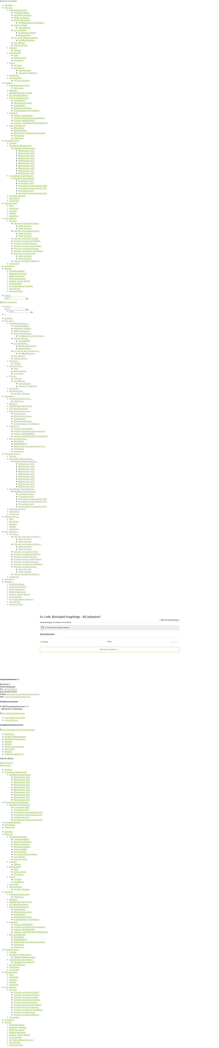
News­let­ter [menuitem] (14, 977)
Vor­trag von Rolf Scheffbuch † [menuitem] (26, 1015)
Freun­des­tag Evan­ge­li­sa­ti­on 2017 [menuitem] (28, 815)
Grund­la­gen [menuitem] (19, 882)
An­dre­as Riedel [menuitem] (20, 849)
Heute (109, 641)
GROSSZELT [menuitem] (19, 937)
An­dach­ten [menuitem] (14, 984)
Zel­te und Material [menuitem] (17, 934)
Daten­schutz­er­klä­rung (14, 746)
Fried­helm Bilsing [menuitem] (21, 839)
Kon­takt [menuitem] (8, 1022)
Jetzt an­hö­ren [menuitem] (10, 987)
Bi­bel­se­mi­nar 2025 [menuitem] (22, 777)
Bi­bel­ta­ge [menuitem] (13, 899)
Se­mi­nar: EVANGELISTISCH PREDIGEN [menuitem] (31, 932)
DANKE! (8, 744)
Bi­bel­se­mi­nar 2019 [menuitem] (22, 792)
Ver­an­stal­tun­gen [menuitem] (12, 949)
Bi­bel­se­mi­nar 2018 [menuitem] (22, 794)
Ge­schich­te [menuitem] (14, 884)
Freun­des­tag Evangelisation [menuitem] (17, 802)
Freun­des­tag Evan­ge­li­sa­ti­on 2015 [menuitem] (28, 820)
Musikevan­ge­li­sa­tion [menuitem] (23, 917)
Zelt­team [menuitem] (13, 862)
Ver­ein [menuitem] (12, 877)
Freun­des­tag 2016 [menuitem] (21, 817)
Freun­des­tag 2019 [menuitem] (21, 810)
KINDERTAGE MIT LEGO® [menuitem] (20, 902)
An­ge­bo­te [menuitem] (9, 892)
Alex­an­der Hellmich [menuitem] (22, 841)
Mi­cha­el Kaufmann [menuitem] (22, 846)
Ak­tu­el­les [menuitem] (9, 831)
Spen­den (8, 741)
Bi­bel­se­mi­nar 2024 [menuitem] (22, 779)
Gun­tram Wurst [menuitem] (20, 859)
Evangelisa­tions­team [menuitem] (18, 836)
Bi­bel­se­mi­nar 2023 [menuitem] (22, 782)
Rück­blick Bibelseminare (15, 736)
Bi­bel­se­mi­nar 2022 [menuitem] (22, 784)
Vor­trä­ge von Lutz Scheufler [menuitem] (26, 997)
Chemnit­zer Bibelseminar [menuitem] (16, 772)
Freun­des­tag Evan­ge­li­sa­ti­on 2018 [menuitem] (28, 812)
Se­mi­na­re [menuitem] (13, 922)
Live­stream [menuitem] (9, 827)
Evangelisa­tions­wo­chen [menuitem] (19, 894)
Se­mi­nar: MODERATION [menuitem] (24, 929)
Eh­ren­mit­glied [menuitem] (15, 887)
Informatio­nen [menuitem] (11, 972)
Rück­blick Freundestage (15, 739)
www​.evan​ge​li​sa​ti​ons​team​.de (17, 697)
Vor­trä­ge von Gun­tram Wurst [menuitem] (26, 994)
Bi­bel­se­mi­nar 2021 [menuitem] (22, 787)
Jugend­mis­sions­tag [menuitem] (13, 822)
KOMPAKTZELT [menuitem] (20, 939)
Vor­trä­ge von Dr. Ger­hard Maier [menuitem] (28, 1005)
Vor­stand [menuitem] (18, 879)
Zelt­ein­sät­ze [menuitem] (10, 825)
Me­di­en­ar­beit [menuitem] (15, 867)
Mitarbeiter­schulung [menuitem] (23, 912)
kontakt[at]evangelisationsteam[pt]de (23, 694)
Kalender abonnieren (108, 649)
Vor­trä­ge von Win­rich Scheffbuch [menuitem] (28, 1010)
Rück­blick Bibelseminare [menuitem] (20, 774)
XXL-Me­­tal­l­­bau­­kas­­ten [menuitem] (18, 904)
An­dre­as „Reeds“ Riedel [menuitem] (19, 1035)
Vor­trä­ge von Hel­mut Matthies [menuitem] (27, 1000)
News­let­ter (9, 734)
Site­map (8, 751)
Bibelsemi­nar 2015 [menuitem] (22, 799)
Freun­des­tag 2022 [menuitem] (21, 807)
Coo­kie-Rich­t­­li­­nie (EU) (14, 754)
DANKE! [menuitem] (12, 982)
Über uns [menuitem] (8, 834)
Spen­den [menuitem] (13, 979)
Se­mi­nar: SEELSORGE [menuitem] (23, 924)
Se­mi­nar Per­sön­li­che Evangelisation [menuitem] (29, 927)
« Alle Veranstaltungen (169, 620)
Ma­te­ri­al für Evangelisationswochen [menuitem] (29, 942)
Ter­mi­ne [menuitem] (8, 769)
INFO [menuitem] (16, 869)
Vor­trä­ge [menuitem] (13, 989)
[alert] (109, 627)
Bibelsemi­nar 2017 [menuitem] (22, 797)
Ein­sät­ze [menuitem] (17, 864)
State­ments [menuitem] (18, 947)
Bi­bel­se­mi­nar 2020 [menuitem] (22, 789)
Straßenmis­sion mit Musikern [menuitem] (26, 919)
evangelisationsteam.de (15, 717)
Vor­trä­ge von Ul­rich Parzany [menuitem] (26, 1007)
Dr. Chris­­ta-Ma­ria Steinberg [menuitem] (26, 854)
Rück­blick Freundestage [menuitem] (19, 805)
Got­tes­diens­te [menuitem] (20, 909)
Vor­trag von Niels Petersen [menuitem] (25, 1002)
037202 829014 (10, 689)
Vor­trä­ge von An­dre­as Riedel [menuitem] (26, 992)
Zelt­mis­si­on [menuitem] (19, 897)
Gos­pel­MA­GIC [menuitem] (20, 914)
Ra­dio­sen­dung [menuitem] (20, 872)
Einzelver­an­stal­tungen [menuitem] (19, 907)
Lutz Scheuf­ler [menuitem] (20, 851)
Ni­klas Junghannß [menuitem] (21, 844)
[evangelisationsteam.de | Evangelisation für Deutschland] (8, 1)
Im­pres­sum (9, 749)
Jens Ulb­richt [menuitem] (19, 857)
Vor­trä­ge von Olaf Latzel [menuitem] (24, 1012)
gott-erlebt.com (11, 720)
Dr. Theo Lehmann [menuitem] (22, 889)
